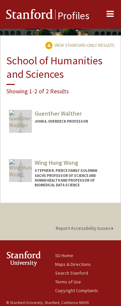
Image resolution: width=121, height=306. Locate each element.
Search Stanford (71, 273)
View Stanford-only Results (84, 45)
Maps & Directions (73, 264)
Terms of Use (68, 282)
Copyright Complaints (76, 290)
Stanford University (30, 258)
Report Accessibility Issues (84, 228)
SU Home (64, 255)
